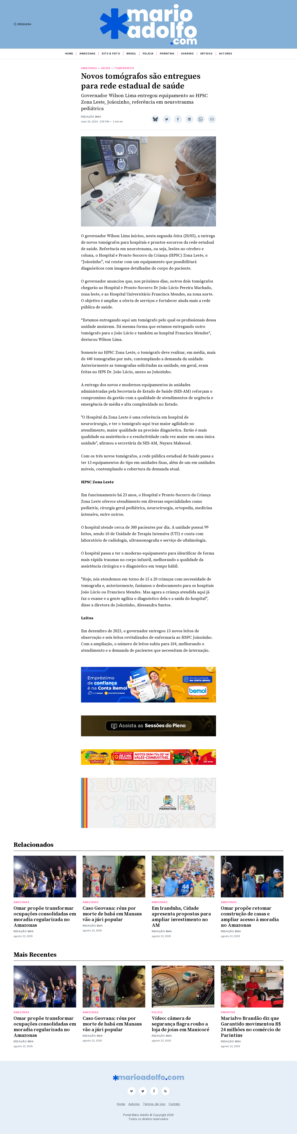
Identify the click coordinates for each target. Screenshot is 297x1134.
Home (69, 53)
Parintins (167, 53)
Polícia (148, 53)
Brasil (131, 53)
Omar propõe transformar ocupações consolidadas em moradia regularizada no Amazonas (45, 916)
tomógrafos (124, 68)
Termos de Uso (154, 1104)
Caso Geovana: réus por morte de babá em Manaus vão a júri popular (112, 914)
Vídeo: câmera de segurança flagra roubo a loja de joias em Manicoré (180, 1024)
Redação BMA (91, 116)
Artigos (206, 53)
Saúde (105, 68)
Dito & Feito (111, 53)
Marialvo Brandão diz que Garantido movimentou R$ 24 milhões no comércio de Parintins (251, 1026)
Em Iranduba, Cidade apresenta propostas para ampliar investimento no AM (181, 916)
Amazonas (87, 53)
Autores (225, 53)
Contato (174, 1104)
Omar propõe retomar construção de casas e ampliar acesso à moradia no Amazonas (250, 916)
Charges (187, 53)
